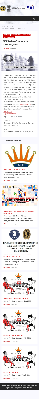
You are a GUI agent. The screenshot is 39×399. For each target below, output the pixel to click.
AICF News (7, 34)
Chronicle (25, 298)
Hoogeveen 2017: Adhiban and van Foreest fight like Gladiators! (19, 123)
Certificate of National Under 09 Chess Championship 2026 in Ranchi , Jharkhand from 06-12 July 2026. (20, 155)
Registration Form (10, 114)
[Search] (34, 19)
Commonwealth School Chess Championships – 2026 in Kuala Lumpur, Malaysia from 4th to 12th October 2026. (20, 196)
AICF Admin (7, 180)
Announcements (16, 34)
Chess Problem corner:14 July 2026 (20, 357)
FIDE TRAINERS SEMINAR (15, 117)
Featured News (29, 211)
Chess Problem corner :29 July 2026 (20, 283)
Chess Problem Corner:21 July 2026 (20, 320)
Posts (10, 213)
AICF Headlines (8, 169)
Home (23, 169)
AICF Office (6, 48)
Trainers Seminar (9, 37)
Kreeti (20, 388)
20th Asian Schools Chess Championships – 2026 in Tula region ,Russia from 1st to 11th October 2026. (20, 240)
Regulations (8, 111)
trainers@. (25, 104)
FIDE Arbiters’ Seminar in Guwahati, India (18, 131)
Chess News (26, 34)
